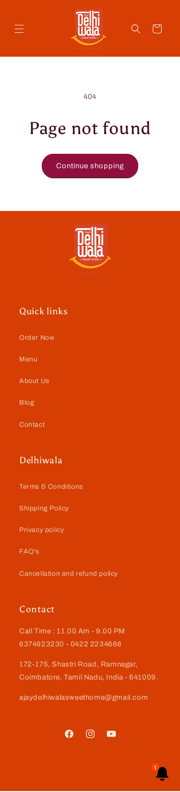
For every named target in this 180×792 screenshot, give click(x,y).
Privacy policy (41, 529)
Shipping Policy (44, 508)
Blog (26, 402)
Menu (28, 359)
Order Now (36, 337)
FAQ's (29, 551)
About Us (34, 380)
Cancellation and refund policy (68, 573)
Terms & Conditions (51, 486)
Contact (32, 424)
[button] (19, 28)
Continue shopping (90, 166)
